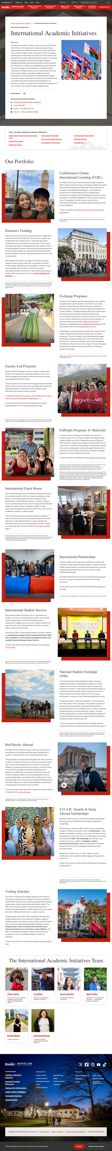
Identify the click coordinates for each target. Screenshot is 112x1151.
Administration (104, 7)
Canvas (77, 1082)
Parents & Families (59, 1081)
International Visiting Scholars (84, 136)
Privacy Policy (43, 1132)
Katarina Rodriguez (42, 1036)
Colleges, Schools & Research (34, 7)
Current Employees (42, 1087)
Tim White (38, 994)
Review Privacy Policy (96, 1146)
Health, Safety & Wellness (79, 7)
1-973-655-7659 (19, 105)
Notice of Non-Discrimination (75, 1132)
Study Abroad (78, 143)
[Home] (12, 7)
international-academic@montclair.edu (27, 102)
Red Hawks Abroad (80, 139)
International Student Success (51, 139)
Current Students (41, 1075)
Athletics (18, 2)
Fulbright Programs (15, 145)
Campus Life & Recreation (65, 7)
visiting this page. (24, 792)
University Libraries (98, 1078)
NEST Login (96, 1075)
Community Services (13, 1096)
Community (56, 1084)
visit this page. (99, 726)
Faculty (38, 1084)
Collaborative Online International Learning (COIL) (23, 137)
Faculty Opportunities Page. (33, 406)
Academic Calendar (81, 1075)
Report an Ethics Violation (96, 1131)
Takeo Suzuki (13, 994)
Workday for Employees (96, 1082)
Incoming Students (42, 1078)
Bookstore (78, 1079)
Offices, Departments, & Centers (21, 23)
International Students (43, 1081)
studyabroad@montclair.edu (92, 324)
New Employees (58, 1075)
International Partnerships (50, 136)
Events (32, 2)
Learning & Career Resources (50, 7)
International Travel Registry (50, 143)
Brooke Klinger (13, 1036)
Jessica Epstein (67, 994)
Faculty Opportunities (16, 141)
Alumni (55, 1078)
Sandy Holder (92, 994)
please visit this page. (90, 321)
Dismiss (79, 1146)
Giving (37, 2)
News (26, 2)
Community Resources (92, 7)
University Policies (57, 1132)
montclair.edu (6, 2)
